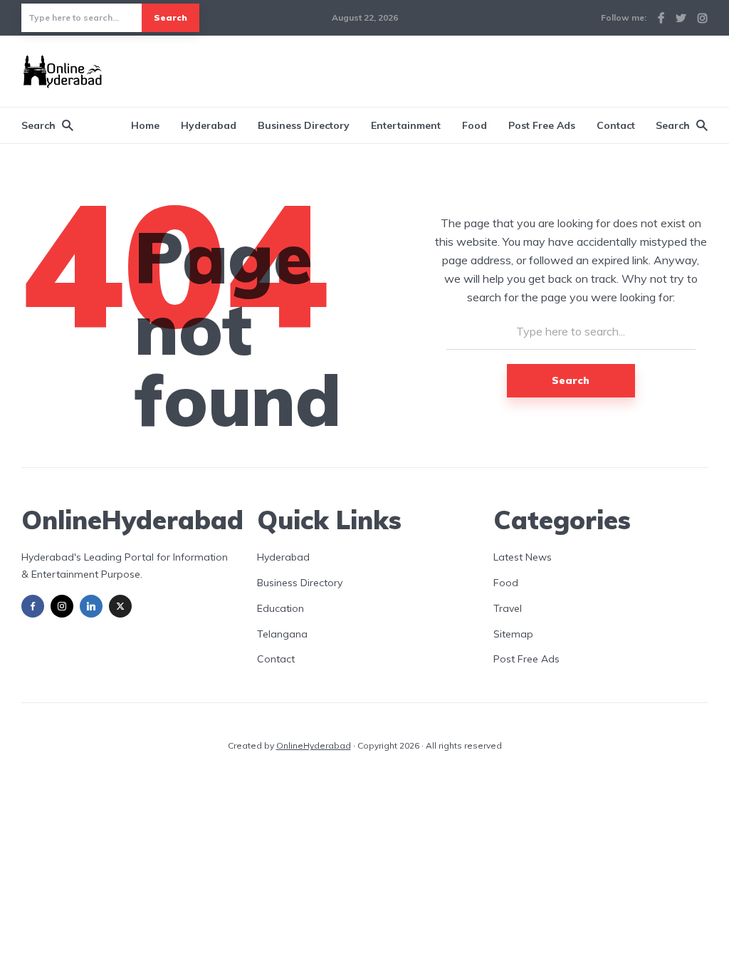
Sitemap (513, 634)
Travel (507, 608)
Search (170, 17)
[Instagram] (62, 606)
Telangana (282, 634)
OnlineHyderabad (313, 745)
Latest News (522, 557)
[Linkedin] (91, 606)
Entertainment (406, 125)
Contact (616, 125)
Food (474, 125)
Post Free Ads (541, 125)
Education (280, 608)
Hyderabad (208, 125)
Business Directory (304, 125)
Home (145, 125)
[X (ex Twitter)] (120, 606)
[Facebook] (32, 606)
